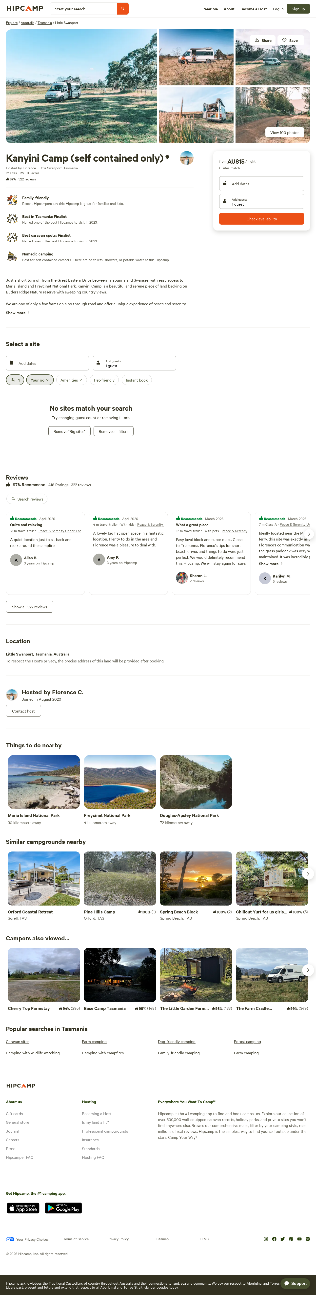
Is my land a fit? (95, 1122)
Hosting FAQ (93, 1157)
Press (10, 1148)
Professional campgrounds (105, 1131)
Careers (12, 1139)
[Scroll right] (308, 874)
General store (17, 1122)
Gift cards (14, 1113)
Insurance (90, 1139)
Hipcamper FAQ (19, 1157)
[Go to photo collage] (81, 86)
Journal (12, 1131)
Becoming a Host (97, 1113)
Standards (90, 1148)
